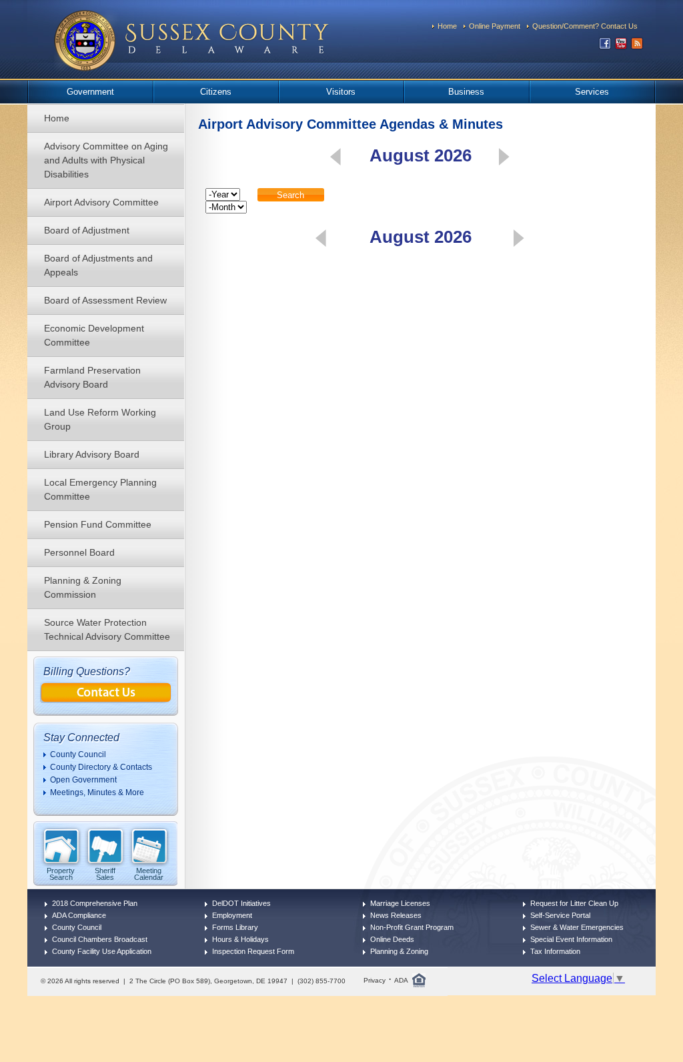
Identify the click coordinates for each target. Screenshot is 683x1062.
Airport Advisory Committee (101, 202)
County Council (78, 754)
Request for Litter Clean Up (574, 903)
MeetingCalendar (148, 874)
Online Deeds (392, 939)
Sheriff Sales (105, 874)
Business (466, 92)
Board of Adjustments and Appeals (98, 265)
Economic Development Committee (94, 335)
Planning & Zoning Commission (82, 587)
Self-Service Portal (560, 915)
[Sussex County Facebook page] (605, 46)
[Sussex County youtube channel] (621, 46)
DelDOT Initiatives (241, 903)
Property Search (61, 874)
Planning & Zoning (399, 951)
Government (90, 92)
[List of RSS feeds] (637, 46)
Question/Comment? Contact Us (585, 26)
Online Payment (494, 26)
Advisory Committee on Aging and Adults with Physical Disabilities (106, 160)
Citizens (215, 92)
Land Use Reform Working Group (100, 419)
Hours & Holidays (240, 939)
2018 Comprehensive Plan (94, 903)
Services (592, 92)
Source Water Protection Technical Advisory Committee (107, 629)
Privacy (375, 980)
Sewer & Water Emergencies (577, 927)
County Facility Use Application (101, 951)
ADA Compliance (79, 915)
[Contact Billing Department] (106, 699)
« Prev (335, 156)
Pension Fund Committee (97, 524)
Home (447, 26)
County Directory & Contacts (101, 767)
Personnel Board (79, 552)
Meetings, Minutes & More (97, 792)
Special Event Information (571, 939)
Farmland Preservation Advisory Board (92, 377)
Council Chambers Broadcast (99, 939)
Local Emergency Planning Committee (100, 489)
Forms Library (235, 927)
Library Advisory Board (91, 454)
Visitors (341, 92)
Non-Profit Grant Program (412, 927)
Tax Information (555, 951)
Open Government (83, 779)
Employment (232, 915)
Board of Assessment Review (105, 300)
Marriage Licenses (400, 903)
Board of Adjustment (86, 230)
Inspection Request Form (253, 951)
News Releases (396, 915)
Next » (504, 156)
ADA (401, 980)
